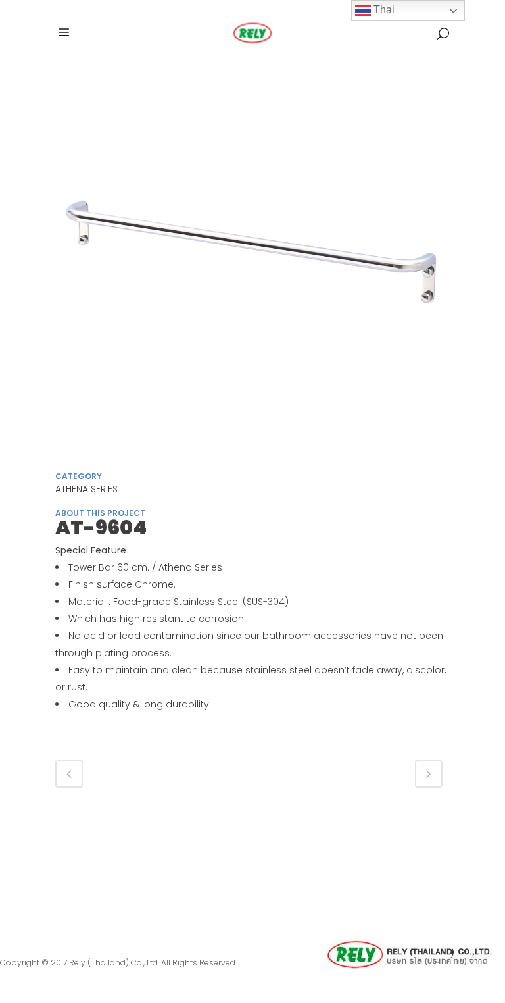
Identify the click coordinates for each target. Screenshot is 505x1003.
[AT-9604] (252, 268)
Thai (383, 9)
